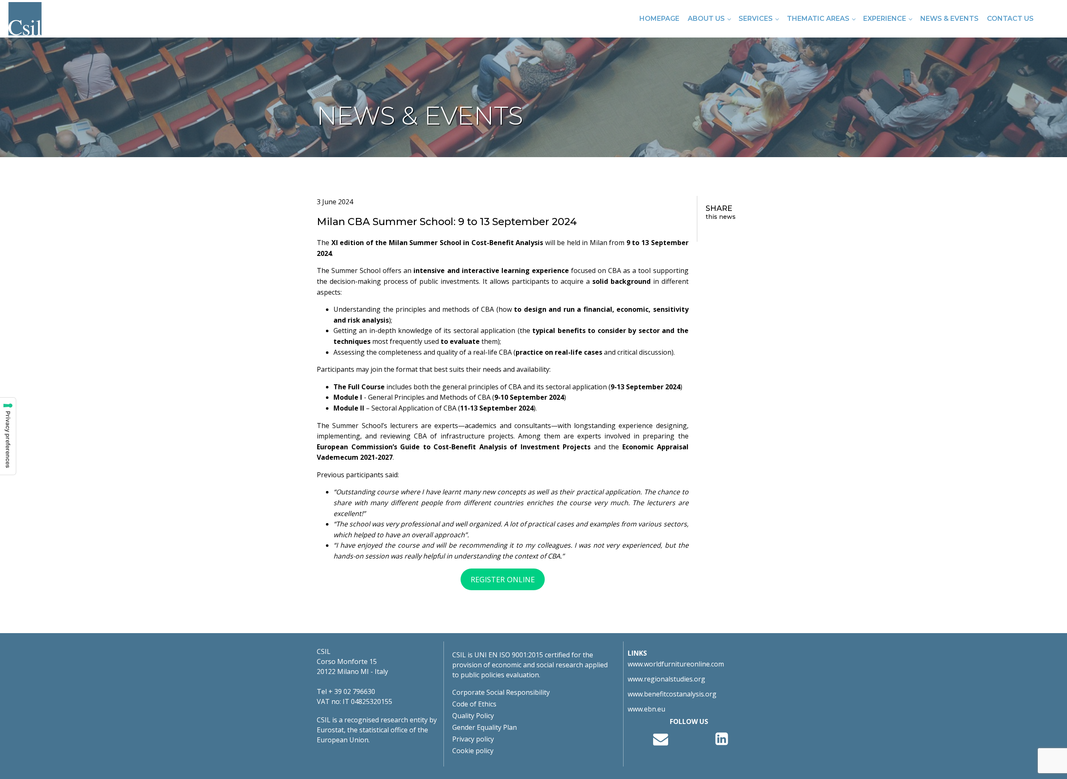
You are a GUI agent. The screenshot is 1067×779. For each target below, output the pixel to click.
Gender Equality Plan (484, 727)
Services (756, 19)
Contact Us (1010, 19)
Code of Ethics (474, 704)
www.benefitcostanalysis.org (672, 694)
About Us (706, 19)
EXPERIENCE (884, 19)
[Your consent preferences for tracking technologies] (8, 436)
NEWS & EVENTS (949, 19)
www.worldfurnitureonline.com (676, 664)
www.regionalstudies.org (666, 679)
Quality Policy (473, 715)
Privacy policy (473, 739)
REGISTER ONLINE (503, 579)
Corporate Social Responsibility (501, 692)
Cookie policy (472, 750)
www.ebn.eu (646, 709)
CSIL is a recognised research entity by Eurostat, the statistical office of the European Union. (377, 729)
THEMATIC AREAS (818, 19)
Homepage (659, 19)
